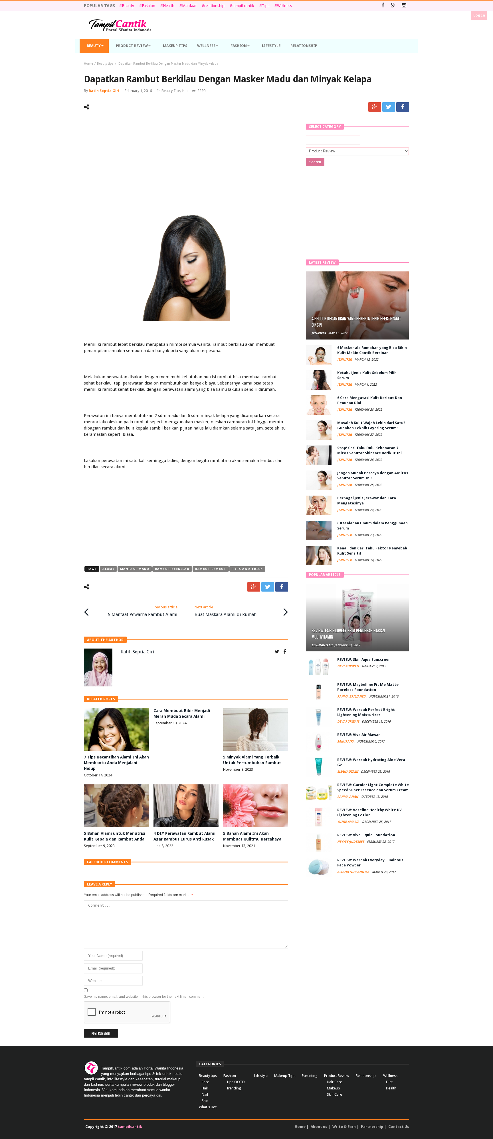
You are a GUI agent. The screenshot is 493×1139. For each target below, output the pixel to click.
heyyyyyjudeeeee (351, 842)
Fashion (148, 5)
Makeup (333, 1088)
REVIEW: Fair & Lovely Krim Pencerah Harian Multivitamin (348, 634)
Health (168, 5)
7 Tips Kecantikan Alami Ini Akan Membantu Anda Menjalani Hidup (116, 763)
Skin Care (334, 1094)
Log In (479, 15)
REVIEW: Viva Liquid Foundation (366, 835)
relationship (214, 5)
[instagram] (404, 6)
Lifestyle (261, 1075)
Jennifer (319, 333)
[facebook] (402, 107)
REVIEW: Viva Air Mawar (358, 735)
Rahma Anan (348, 797)
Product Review (336, 1075)
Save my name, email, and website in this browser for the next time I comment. (144, 997)
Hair (185, 91)
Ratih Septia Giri (104, 91)
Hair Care (334, 1082)
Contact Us (398, 1126)
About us (319, 1126)
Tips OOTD (235, 1082)
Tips (265, 5)
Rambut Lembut (210, 569)
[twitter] (388, 107)
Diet (389, 1082)
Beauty (128, 5)
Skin (205, 1101)
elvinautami (322, 645)
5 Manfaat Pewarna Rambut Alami (142, 611)
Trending (233, 1088)
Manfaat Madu (134, 569)
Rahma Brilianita (352, 696)
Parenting (310, 1075)
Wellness (284, 5)
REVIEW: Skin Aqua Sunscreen (364, 659)
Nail (205, 1094)
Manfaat (189, 5)
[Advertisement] (186, 164)
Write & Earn (344, 1126)
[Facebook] (382, 6)
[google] (374, 107)
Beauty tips (105, 64)
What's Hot (208, 1107)
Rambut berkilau (172, 569)
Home (88, 64)
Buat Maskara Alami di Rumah (225, 611)
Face (205, 1082)
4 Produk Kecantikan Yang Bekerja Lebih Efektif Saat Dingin (356, 322)
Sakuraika (346, 741)
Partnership (372, 1126)
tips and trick (247, 569)
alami (108, 569)
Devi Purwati (348, 666)
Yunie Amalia (348, 822)
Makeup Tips (284, 1075)
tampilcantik (130, 1126)
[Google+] (393, 6)
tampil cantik (243, 5)
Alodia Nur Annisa (353, 872)
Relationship (366, 1075)
